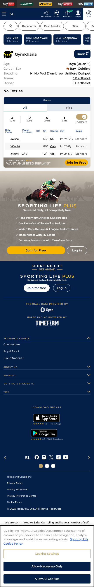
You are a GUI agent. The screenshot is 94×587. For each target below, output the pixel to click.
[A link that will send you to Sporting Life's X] (51, 457)
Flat (69, 108)
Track (80, 54)
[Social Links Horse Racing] (47, 466)
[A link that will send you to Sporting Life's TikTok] (58, 457)
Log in (62, 288)
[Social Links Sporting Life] (41, 466)
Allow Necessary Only (47, 566)
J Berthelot (82, 78)
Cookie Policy (14, 502)
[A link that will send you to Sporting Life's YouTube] (65, 457)
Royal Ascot (11, 351)
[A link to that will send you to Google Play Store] (47, 435)
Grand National (13, 358)
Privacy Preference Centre (21, 495)
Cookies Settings (47, 553)
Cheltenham (11, 344)
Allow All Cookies (47, 578)
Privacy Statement (17, 489)
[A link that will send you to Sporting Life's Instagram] (44, 457)
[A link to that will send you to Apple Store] (47, 420)
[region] (47, 556)
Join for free (36, 288)
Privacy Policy (15, 483)
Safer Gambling (44, 522)
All (25, 108)
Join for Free (76, 162)
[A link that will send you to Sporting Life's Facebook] (36, 457)
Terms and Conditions (19, 476)
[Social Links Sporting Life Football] (53, 466)
